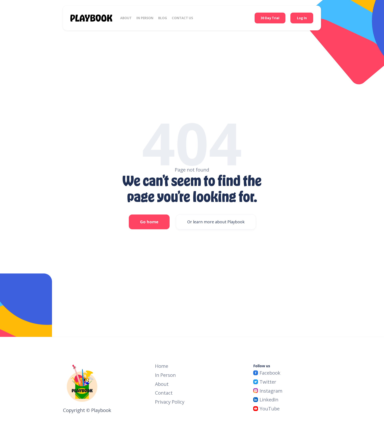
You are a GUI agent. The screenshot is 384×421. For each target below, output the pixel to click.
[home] (95, 18)
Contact (164, 393)
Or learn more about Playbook (216, 221)
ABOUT (126, 18)
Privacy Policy (169, 401)
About (162, 384)
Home (161, 366)
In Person (165, 375)
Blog (162, 18)
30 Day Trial (270, 18)
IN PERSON (144, 18)
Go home (149, 221)
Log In (302, 18)
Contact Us (182, 18)
